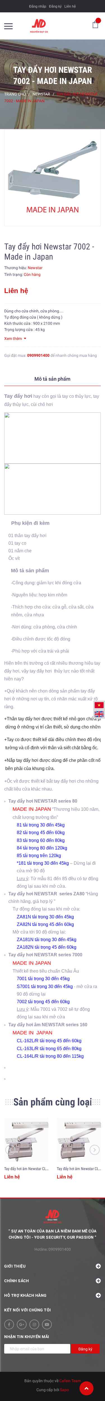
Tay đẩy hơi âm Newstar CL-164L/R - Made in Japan (44, 1168)
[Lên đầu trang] (87, 1388)
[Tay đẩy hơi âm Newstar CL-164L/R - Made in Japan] (26, 1140)
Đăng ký (55, 6)
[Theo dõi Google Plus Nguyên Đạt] (22, 1324)
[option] (52, 177)
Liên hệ (70, 6)
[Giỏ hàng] (95, 24)
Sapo (64, 1390)
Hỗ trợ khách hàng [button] (25, 1295)
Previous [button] (10, 1150)
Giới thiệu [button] (14, 1266)
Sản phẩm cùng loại (52, 1102)
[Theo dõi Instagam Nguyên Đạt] (34, 1324)
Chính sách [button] (16, 1281)
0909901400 (38, 355)
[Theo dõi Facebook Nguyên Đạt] (9, 1324)
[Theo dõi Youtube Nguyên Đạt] (47, 1324)
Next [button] (95, 1150)
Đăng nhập (37, 6)
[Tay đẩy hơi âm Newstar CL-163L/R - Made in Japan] (79, 1140)
